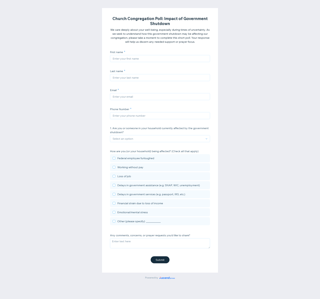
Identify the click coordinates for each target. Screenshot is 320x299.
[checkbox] (160, 158)
